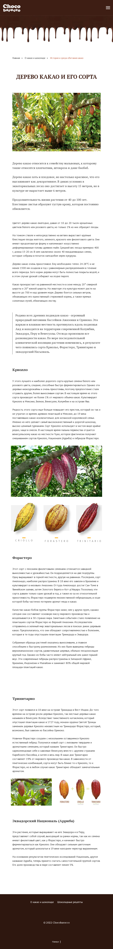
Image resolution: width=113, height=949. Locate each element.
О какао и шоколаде (35, 58)
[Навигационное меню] (108, 7)
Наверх (55, 941)
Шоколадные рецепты (70, 902)
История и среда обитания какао (66, 58)
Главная (16, 58)
